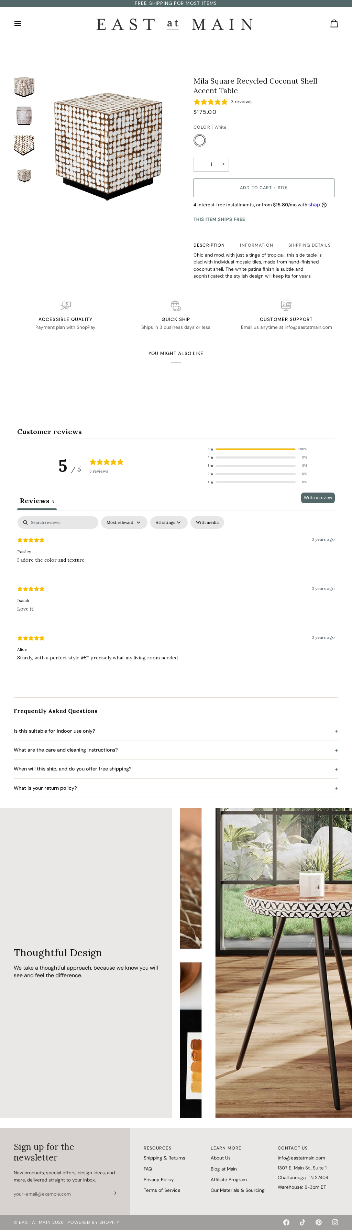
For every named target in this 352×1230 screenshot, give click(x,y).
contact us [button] (293, 1148)
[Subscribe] (110, 1193)
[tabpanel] (176, 594)
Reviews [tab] (37, 500)
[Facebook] (286, 1222)
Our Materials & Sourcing (238, 1190)
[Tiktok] (302, 1222)
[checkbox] (207, 522)
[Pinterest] (319, 1222)
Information (256, 245)
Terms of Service (162, 1190)
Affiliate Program (229, 1180)
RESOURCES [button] (158, 1148)
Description (209, 245)
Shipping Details (309, 245)
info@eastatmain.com (301, 1158)
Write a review (318, 497)
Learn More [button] (226, 1148)
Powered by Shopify (93, 1222)
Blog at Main (224, 1169)
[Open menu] (24, 23)
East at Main (35, 1222)
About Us (221, 1158)
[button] (257, 449)
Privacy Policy (159, 1180)
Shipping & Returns (164, 1158)
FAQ (148, 1169)
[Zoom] (108, 143)
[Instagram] (335, 1222)
